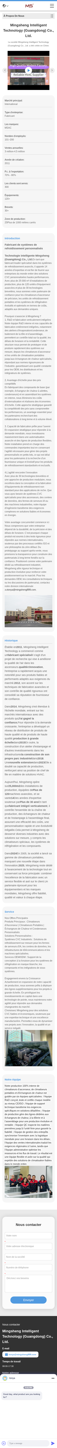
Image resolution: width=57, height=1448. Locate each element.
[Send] (53, 1443)
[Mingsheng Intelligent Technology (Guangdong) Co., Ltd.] (29, 6)
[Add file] (4, 1443)
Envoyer (28, 1300)
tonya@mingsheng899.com (21, 589)
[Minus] (53, 1378)
